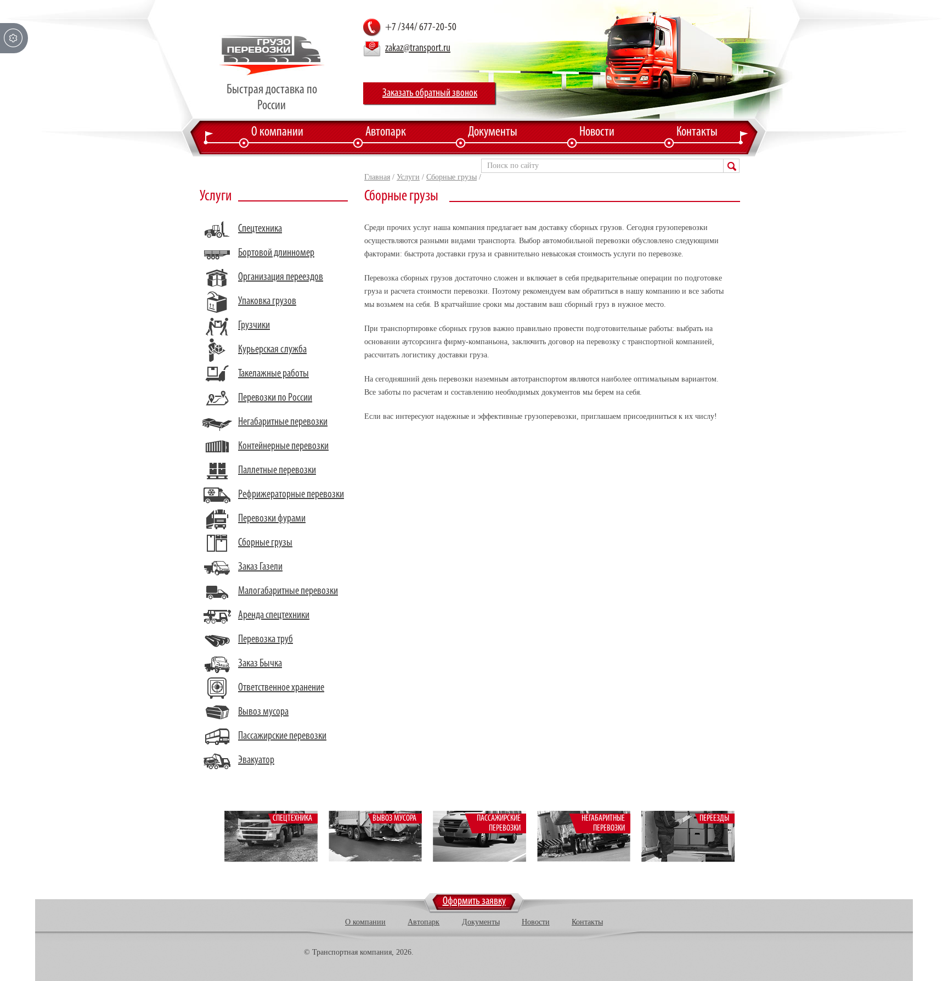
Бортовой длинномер (276, 253)
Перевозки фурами (272, 518)
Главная (377, 177)
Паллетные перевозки (277, 470)
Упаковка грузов (267, 301)
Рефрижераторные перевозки (291, 494)
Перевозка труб (265, 639)
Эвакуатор (256, 760)
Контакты (697, 132)
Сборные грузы (451, 177)
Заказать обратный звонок (429, 93)
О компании (277, 132)
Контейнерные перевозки (283, 446)
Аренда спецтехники (273, 615)
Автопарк (385, 132)
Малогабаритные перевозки (288, 591)
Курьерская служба (272, 349)
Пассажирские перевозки (282, 736)
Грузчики (254, 325)
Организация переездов (280, 277)
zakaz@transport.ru (417, 48)
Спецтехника (260, 228)
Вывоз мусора (263, 712)
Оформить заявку (474, 901)
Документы (492, 132)
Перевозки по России (275, 398)
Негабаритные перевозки (283, 422)
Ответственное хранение (281, 687)
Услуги (408, 177)
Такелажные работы (273, 373)
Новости (596, 132)
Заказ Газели (260, 567)
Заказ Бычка (260, 663)
